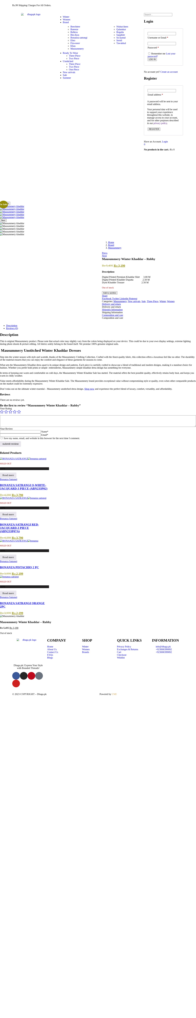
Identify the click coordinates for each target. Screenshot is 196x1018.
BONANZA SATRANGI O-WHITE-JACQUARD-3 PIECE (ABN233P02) (23, 487)
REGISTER (154, 129)
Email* (44, 435)
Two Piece (74, 58)
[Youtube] (16, 683)
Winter (66, 16)
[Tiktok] (39, 676)
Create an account (169, 72)
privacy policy (160, 123)
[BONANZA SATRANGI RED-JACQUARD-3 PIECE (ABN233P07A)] (23, 498)
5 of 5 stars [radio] (19, 412)
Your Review (6, 428)
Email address (155, 94)
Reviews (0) (12, 328)
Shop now (89, 389)
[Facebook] (16, 676)
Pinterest (133, 298)
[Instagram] (24, 676)
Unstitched (68, 61)
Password (153, 47)
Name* (44, 431)
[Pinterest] (31, 676)
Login (165, 141)
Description (11, 325)
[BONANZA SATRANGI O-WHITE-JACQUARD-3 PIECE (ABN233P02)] (23, 458)
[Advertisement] (98, 178)
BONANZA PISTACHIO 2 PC (19, 567)
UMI (114, 694)
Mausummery (114, 248)
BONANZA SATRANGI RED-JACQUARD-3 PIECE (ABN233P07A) (19, 528)
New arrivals (69, 72)
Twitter (116, 298)
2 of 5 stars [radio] (6, 412)
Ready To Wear (70, 53)
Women (66, 19)
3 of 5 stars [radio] (10, 412)
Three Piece (74, 55)
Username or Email (158, 37)
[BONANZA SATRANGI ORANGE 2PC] (9, 576)
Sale (65, 75)
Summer (67, 78)
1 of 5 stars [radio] (2, 412)
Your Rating (6, 408)
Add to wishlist (109, 293)
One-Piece (74, 69)
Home (111, 242)
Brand (66, 22)
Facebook (107, 298)
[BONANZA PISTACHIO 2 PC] (19, 541)
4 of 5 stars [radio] (15, 412)
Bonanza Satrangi (8, 479)
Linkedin (124, 298)
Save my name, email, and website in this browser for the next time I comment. (42, 438)
